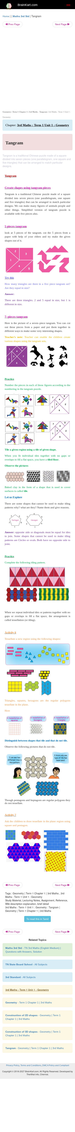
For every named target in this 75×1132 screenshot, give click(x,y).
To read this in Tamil (37, 919)
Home (6, 16)
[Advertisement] (37, 68)
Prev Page (14, 24)
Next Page (61, 24)
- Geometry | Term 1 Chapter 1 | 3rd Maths (34, 1048)
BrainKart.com (28, 5)
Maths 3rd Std (21, 16)
